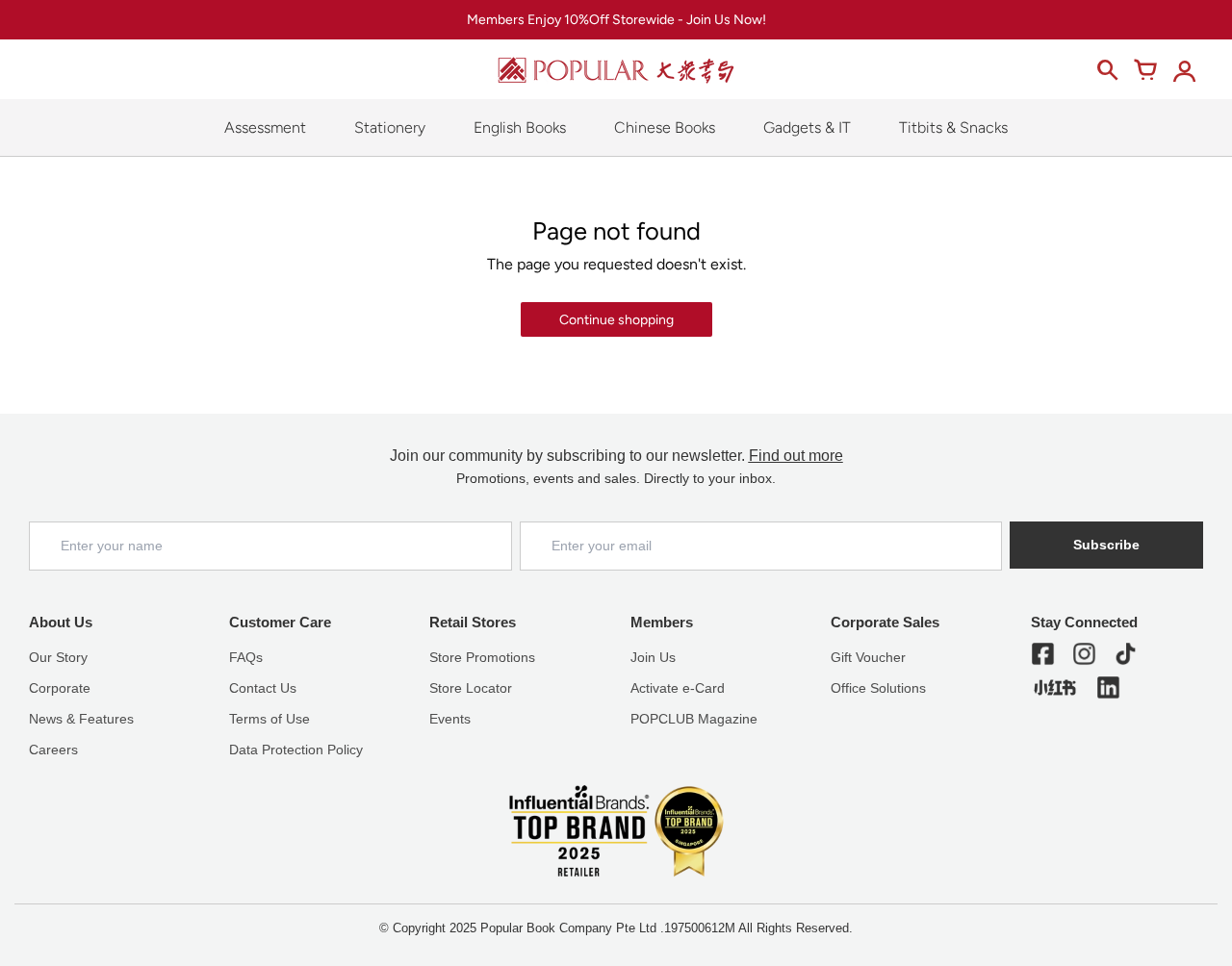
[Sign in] (1184, 70)
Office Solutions (878, 688)
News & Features (81, 718)
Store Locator (470, 688)
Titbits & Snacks (953, 127)
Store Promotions (482, 657)
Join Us (653, 657)
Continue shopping (616, 320)
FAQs (246, 657)
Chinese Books (664, 127)
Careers (53, 749)
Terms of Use (269, 718)
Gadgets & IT (807, 127)
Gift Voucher (868, 657)
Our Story (58, 657)
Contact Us (262, 688)
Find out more (796, 455)
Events (450, 718)
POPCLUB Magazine (693, 718)
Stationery (389, 127)
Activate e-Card (677, 688)
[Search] (1107, 70)
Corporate (59, 688)
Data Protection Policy (296, 749)
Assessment (265, 127)
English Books (520, 127)
